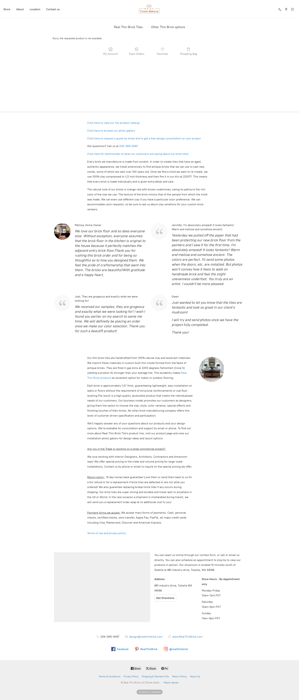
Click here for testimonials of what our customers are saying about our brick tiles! (138, 153)
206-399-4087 (128, 146)
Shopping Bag (188, 53)
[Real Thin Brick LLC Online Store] (149, 9)
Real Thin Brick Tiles (128, 27)
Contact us (53, 9)
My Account (110, 53)
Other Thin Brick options (168, 27)
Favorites (162, 53)
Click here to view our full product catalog (113, 122)
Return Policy (179, 676)
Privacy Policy (131, 676)
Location (35, 9)
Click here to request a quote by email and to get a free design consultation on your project (144, 138)
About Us (195, 676)
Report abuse (171, 682)
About (20, 9)
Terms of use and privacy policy (107, 533)
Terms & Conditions (109, 676)
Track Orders (136, 53)
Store (6, 9)
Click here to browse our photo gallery (111, 130)
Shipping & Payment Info (155, 676)
